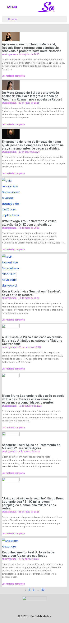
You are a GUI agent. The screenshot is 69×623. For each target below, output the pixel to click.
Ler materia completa (13, 76)
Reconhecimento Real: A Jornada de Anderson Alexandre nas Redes (28, 554)
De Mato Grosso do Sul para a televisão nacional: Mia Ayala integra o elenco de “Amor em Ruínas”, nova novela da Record (32, 96)
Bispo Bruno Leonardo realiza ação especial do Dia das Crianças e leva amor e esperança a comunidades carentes (33, 399)
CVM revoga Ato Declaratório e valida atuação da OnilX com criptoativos (29, 222)
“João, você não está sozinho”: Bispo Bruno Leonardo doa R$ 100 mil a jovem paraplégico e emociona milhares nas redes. (33, 503)
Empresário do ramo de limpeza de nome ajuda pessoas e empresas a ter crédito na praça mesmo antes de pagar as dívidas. (33, 145)
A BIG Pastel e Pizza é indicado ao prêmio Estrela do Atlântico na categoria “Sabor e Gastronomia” (32, 340)
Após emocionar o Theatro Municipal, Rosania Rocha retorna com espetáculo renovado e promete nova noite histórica (31, 47)
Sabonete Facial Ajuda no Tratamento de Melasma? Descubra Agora (31, 446)
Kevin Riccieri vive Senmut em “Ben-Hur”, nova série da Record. (31, 293)
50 (42, 589)
